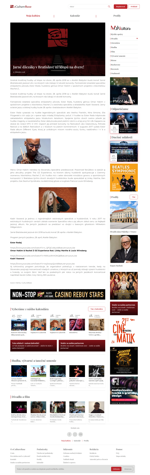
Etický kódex (94, 456)
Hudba (113, 47)
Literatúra (115, 43)
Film (112, 51)
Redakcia (93, 453)
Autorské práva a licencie (99, 459)
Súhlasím (116, 469)
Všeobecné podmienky (45, 453)
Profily (117, 15)
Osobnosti (115, 73)
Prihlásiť (134, 6)
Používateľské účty (43, 456)
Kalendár (75, 15)
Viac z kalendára (97, 309)
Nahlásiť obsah (68, 459)
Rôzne (113, 60)
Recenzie (114, 69)
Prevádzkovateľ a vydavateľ (20, 456)
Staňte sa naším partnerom (20, 462)
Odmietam (128, 469)
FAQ (117, 453)
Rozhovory (115, 64)
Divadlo (114, 38)
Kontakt (13, 459)
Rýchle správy (116, 34)
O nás (12, 453)
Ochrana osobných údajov (72, 453)
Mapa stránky (121, 456)
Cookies (66, 456)
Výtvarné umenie (117, 56)
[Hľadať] (109, 6)
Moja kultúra (33, 15)
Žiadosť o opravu (69, 462)
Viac (133, 197)
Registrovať (120, 6)
